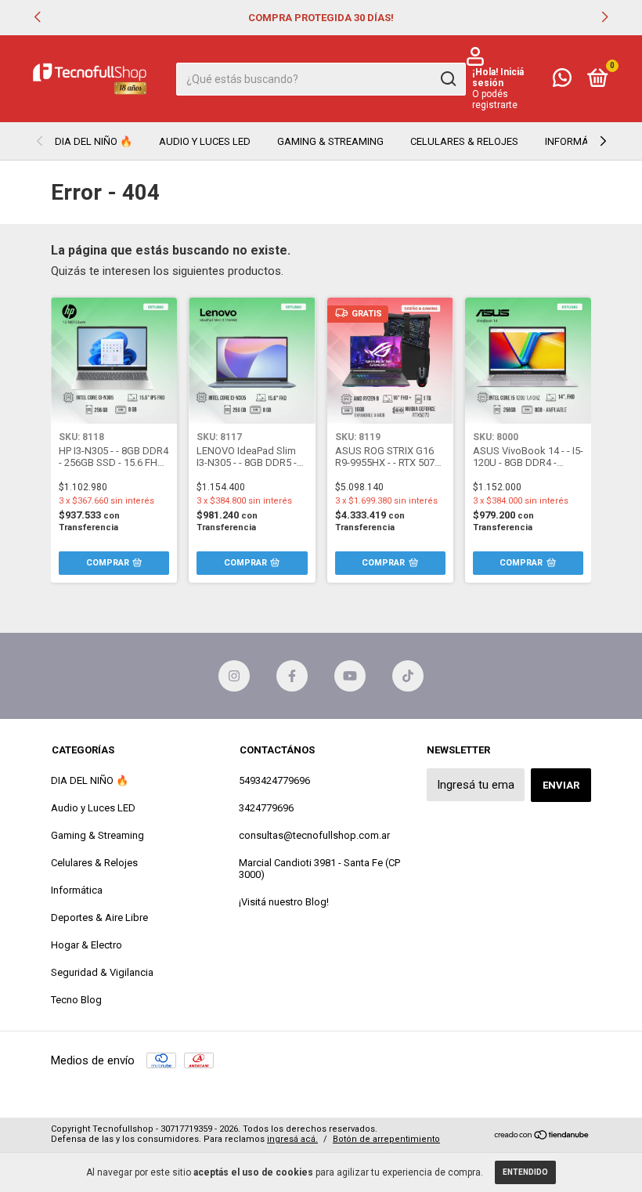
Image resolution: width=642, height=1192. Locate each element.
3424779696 (266, 808)
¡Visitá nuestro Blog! (284, 902)
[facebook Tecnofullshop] (292, 676)
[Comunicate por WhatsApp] (562, 81)
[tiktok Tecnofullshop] (408, 676)
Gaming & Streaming (330, 141)
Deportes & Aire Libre (99, 917)
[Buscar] (447, 79)
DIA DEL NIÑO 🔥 (93, 141)
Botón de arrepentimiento (386, 1139)
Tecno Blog (76, 1000)
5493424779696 (274, 780)
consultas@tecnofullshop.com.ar (314, 835)
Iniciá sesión (498, 77)
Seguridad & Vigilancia (102, 972)
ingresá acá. (292, 1139)
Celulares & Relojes (464, 141)
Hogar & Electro (86, 945)
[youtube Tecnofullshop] (350, 676)
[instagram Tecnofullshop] (234, 676)
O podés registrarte (495, 99)
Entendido (525, 1172)
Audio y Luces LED (205, 141)
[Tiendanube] (542, 1136)
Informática (577, 141)
